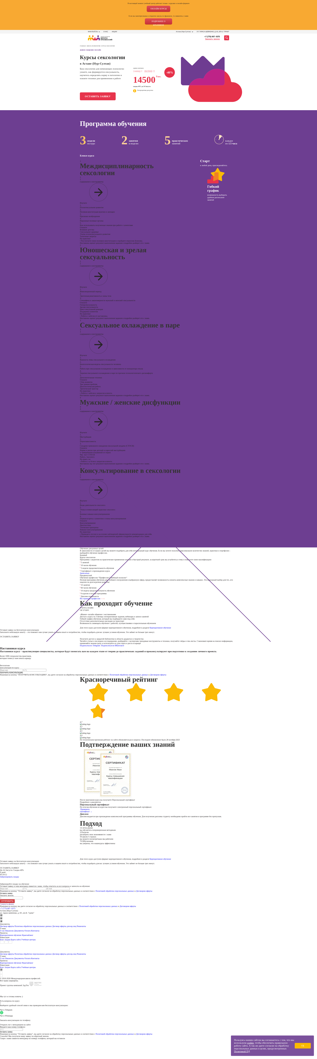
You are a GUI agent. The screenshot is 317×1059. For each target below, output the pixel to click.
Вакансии (9, 931)
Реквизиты (81, 926)
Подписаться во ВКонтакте (113, 646)
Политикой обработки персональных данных (129, 675)
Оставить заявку (98, 96)
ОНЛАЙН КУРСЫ (158, 9)
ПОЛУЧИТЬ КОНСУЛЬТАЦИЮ (11, 673)
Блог (2, 940)
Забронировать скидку (9, 877)
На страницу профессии (90, 599)
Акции (114, 32)
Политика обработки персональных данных (33, 926)
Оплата (27, 931)
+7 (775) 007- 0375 (212, 36)
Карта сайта (16, 940)
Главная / (83, 46)
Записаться (84, 573)
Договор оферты (7, 926)
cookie (250, 1042)
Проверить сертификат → (86, 810)
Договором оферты (158, 675)
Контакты (35, 931)
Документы (19, 931)
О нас (105, 32)
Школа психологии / (94, 46)
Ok (302, 1045)
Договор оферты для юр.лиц (64, 926)
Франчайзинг (27, 935)
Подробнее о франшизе (158, 22)
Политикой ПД (242, 1051)
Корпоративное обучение (160, 628)
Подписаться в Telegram (90, 646)
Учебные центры (28, 940)
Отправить (7, 901)
